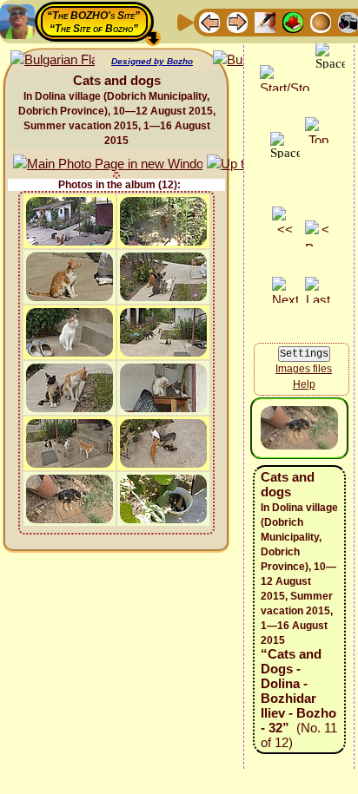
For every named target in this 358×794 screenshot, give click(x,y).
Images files (303, 369)
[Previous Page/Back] (209, 21)
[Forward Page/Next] (237, 21)
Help (304, 384)
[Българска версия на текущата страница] (52, 60)
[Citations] (292, 21)
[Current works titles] (320, 21)
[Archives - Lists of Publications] (265, 21)
